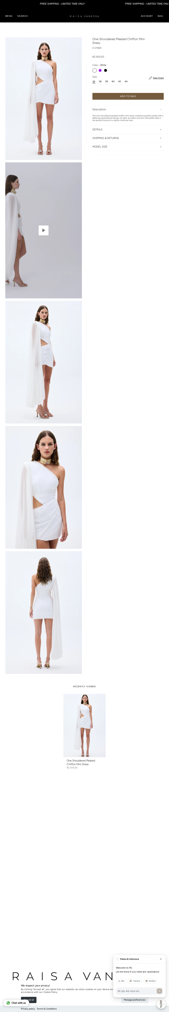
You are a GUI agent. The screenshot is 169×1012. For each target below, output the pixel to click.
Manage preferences (134, 999)
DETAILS (97, 129)
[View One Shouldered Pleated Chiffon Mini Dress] (43, 230)
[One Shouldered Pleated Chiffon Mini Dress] (84, 725)
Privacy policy (28, 1008)
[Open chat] (161, 1004)
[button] (22, 16)
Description (99, 109)
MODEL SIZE (99, 146)
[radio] (94, 70)
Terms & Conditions (47, 1008)
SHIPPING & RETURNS (105, 138)
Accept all (29, 999)
